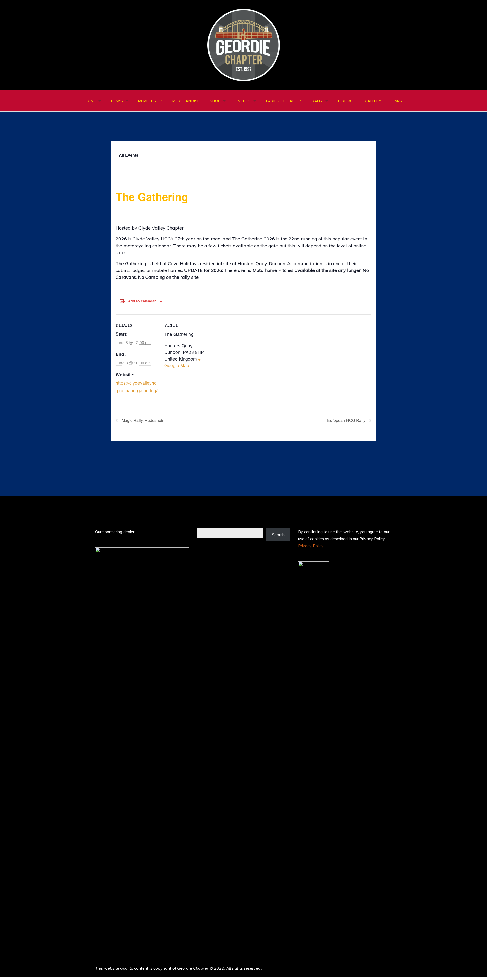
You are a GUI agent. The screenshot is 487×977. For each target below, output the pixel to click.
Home (90, 101)
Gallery (373, 101)
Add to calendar (142, 300)
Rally (317, 101)
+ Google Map (182, 361)
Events (243, 101)
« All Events (127, 155)
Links (397, 101)
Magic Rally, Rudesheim (142, 420)
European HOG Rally (347, 420)
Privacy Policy (311, 545)
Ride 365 (346, 101)
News (117, 101)
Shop (215, 101)
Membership (150, 101)
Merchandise (186, 101)
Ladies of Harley (284, 101)
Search (278, 534)
